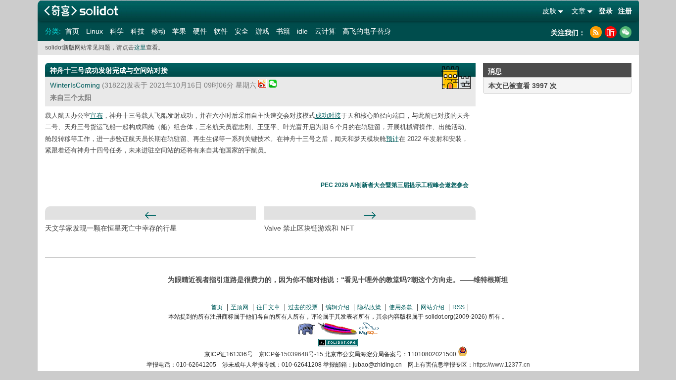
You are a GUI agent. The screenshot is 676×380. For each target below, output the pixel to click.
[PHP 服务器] (306, 333)
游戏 (262, 31)
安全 (241, 31)
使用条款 (401, 307)
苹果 (179, 31)
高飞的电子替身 (366, 31)
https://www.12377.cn (501, 364)
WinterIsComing (75, 85)
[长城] (456, 77)
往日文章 (268, 307)
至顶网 (239, 307)
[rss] (596, 32)
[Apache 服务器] (337, 333)
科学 (117, 31)
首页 (72, 31)
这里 (140, 47)
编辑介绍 (337, 307)
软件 (221, 31)
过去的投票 (303, 307)
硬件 (200, 31)
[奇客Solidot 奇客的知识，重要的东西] (81, 10)
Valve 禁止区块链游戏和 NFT (309, 228)
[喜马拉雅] (611, 32)
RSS (458, 307)
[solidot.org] (338, 344)
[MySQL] (369, 333)
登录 (606, 11)
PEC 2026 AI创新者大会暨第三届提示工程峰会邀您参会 (395, 185)
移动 (158, 31)
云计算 (325, 31)
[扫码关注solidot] (625, 32)
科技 (138, 31)
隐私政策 (369, 307)
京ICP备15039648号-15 (291, 354)
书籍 (283, 31)
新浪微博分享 (262, 83)
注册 (625, 11)
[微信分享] (273, 85)
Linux (94, 31)
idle (302, 31)
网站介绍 (432, 307)
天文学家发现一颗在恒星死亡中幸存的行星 (111, 228)
